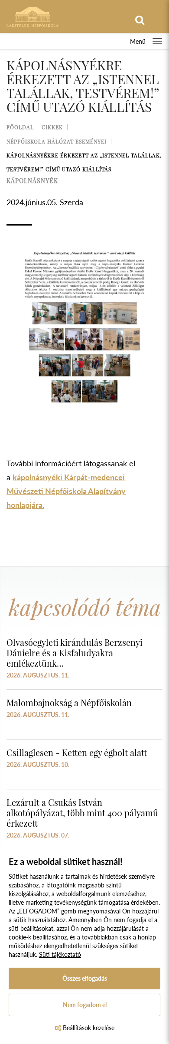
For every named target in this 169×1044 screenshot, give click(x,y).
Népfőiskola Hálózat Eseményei (56, 141)
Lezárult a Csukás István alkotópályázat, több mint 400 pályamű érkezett (82, 812)
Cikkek (52, 127)
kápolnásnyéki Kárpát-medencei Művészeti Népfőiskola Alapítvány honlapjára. (66, 491)
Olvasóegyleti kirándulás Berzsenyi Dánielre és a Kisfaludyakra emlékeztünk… (74, 652)
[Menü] (157, 41)
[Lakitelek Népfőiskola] (32, 16)
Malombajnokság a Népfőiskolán (69, 702)
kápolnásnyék (32, 181)
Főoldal (20, 127)
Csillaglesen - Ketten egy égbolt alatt (76, 752)
